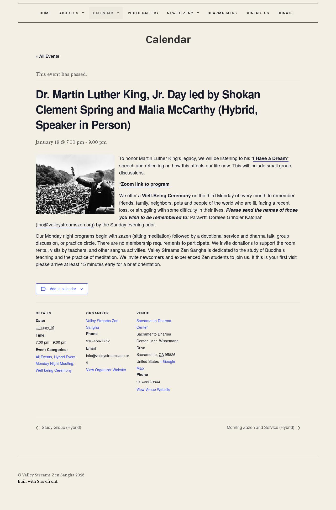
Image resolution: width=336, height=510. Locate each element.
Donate (285, 13)
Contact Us (257, 13)
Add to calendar (63, 288)
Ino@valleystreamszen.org (65, 224)
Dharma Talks (222, 13)
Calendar (103, 13)
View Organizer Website (106, 369)
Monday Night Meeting (54, 363)
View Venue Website (153, 389)
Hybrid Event (64, 356)
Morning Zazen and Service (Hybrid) (261, 427)
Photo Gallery (143, 13)
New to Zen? (180, 13)
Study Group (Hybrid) (61, 427)
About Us (68, 13)
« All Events (47, 56)
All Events (44, 356)
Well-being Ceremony (54, 370)
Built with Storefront (37, 481)
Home (45, 13)
